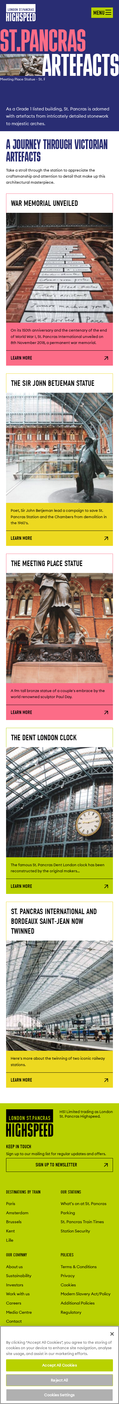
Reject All (59, 1380)
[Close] (112, 1334)
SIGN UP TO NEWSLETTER (56, 1165)
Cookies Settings (59, 1394)
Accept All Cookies (59, 1365)
